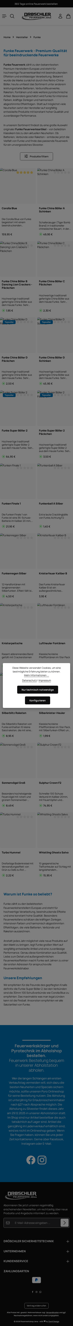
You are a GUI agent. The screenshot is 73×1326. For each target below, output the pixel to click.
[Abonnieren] (65, 1223)
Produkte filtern (39, 156)
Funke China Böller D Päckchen (15, 359)
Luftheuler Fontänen (52, 643)
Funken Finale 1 (11, 503)
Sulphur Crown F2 (50, 782)
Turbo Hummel (11, 852)
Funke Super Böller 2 (14, 430)
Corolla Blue (9, 208)
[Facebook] (33, 1292)
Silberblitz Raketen (14, 713)
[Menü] (4, 16)
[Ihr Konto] (60, 16)
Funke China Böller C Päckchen (52, 283)
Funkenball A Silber (51, 503)
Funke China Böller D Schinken (52, 359)
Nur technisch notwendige (38, 689)
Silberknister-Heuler (52, 713)
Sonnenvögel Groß (13, 782)
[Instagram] (36, 1292)
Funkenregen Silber (14, 573)
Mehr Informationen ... (36, 675)
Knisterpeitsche (12, 643)
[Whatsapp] (40, 1292)
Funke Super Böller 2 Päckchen (52, 432)
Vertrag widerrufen (36, 1305)
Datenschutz (29, 680)
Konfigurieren (37, 700)
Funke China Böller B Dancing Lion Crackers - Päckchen (17, 284)
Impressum (45, 680)
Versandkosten (52, 1312)
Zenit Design (53, 1321)
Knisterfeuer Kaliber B (53, 573)
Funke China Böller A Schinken (52, 210)
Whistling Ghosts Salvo (54, 852)
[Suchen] (12, 16)
